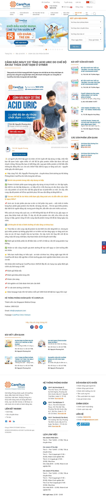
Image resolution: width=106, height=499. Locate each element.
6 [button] (55, 49)
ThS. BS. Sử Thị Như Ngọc (91, 74)
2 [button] (46, 49)
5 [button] (53, 49)
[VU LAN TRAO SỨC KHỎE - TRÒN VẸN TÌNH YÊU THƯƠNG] (53, 32)
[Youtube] (104, 247)
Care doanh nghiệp (54, 13)
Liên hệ (78, 2)
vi (91, 2)
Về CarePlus (46, 2)
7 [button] (57, 49)
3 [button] (48, 49)
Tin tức (87, 13)
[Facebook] (104, 243)
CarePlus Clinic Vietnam (21, 315)
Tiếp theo (76, 46)
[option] (53, 32)
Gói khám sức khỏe (24, 13)
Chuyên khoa (12, 13)
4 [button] (50, 49)
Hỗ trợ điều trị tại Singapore (38, 13)
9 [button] (62, 49)
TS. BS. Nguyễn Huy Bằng (91, 114)
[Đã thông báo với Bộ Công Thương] (83, 424)
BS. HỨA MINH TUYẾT (90, 101)
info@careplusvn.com (90, 419)
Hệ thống (56, 2)
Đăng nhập (79, 7)
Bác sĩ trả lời (78, 13)
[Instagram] (104, 252)
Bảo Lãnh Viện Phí (66, 13)
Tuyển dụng (68, 2)
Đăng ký (89, 7)
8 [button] (59, 49)
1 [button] (44, 49)
